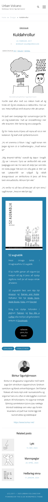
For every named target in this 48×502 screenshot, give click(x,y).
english (20, 51)
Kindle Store (33, 298)
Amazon (12, 294)
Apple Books (14, 301)
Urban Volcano (11, 6)
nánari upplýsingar (24, 333)
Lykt (32, 443)
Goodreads (22, 320)
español (27, 51)
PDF (15, 51)
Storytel (33, 301)
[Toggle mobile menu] (44, 7)
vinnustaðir (23, 348)
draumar (8, 348)
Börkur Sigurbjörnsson (27, 44)
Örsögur (24, 28)
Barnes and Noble (30, 294)
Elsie (23, 497)
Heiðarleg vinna (32, 473)
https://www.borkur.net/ (24, 422)
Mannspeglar (32, 458)
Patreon (20, 313)
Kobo (22, 301)
